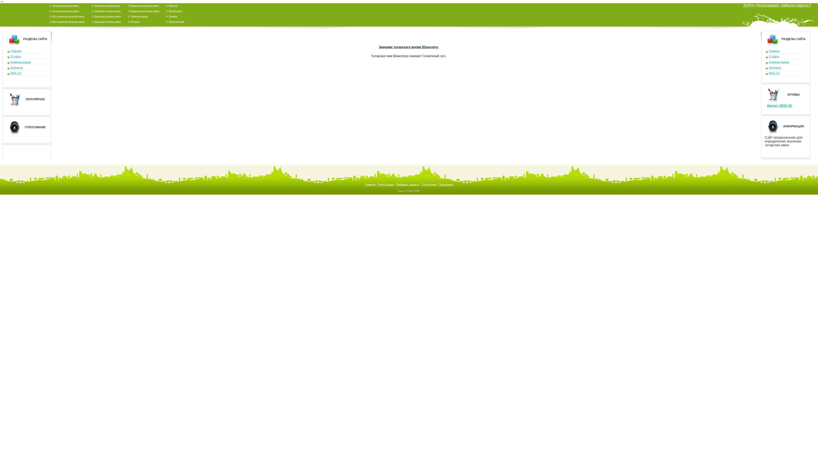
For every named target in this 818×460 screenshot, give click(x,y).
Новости (173, 5)
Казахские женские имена (107, 16)
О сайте (16, 56)
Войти (748, 5)
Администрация (21, 62)
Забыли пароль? (796, 5)
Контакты (17, 67)
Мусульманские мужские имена (68, 21)
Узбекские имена (139, 16)
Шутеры (135, 21)
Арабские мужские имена (107, 11)
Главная (16, 51)
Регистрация (175, 11)
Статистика (429, 184)
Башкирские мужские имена (145, 11)
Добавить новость (407, 184)
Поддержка (446, 184)
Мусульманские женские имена (68, 16)
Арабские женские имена (107, 5)
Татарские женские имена (65, 5)
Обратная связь (176, 21)
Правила (173, 16)
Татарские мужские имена (65, 11)
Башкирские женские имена (145, 5)
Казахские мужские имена (107, 21)
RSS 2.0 (16, 73)
